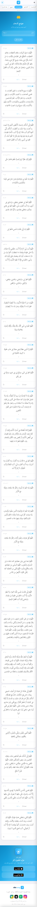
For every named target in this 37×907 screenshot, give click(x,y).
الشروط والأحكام (19, 892)
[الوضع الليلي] (2, 2)
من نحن (12, 892)
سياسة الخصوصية (27, 892)
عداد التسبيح (4, 7)
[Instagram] (25, 896)
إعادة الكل (18, 40)
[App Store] (16, 896)
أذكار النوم (26, 7)
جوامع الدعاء (18, 7)
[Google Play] (12, 896)
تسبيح (11, 7)
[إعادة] (3, 80)
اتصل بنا (8, 892)
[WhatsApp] (21, 896)
